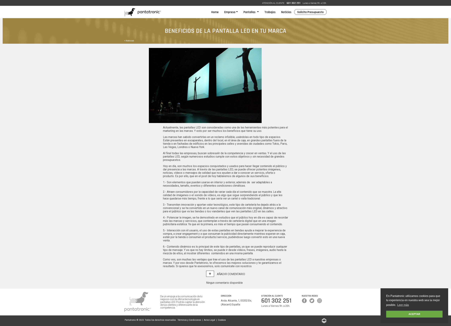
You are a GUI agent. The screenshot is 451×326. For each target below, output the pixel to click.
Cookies (222, 320)
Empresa (229, 12)
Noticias (286, 12)
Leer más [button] (403, 304)
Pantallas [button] (249, 12)
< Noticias (129, 40)
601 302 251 (293, 3)
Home (216, 12)
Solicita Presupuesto (310, 12)
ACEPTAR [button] (414, 314)
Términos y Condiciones (189, 320)
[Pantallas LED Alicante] (142, 12)
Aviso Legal (209, 320)
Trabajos (270, 12)
